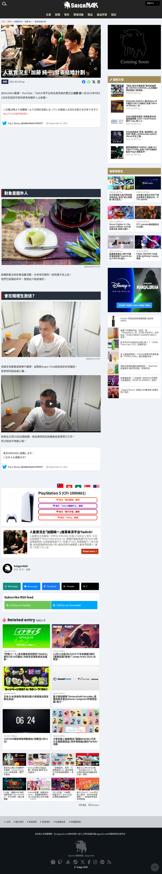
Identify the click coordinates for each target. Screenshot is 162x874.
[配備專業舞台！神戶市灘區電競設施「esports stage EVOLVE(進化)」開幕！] (121, 242)
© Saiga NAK (81, 867)
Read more (89, 551)
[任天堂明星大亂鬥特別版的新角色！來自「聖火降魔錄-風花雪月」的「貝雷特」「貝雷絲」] (121, 183)
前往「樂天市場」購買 (69, 512)
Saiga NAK (81, 5)
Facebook (51, 586)
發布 (66, 14)
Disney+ (95, 804)
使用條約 (46, 821)
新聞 (57, 14)
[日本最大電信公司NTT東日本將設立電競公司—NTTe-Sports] (148, 183)
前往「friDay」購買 (69, 517)
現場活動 (78, 14)
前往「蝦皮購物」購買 (69, 500)
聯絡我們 (33, 821)
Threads (70, 586)
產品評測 (102, 14)
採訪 (113, 14)
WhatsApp (13, 586)
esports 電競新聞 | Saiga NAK (81, 855)
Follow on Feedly (20, 605)
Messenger (32, 586)
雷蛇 (84, 804)
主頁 (48, 14)
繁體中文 (151, 3)
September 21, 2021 (58, 123)
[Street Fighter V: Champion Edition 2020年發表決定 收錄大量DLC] (121, 212)
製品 (90, 14)
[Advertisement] (51, 161)
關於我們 (19, 821)
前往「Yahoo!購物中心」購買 (69, 506)
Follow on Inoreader (69, 605)
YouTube (96, 358)
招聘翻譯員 (76, 821)
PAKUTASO (95, 266)
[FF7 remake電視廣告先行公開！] (148, 212)
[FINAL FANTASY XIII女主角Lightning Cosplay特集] (148, 242)
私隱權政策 (60, 821)
